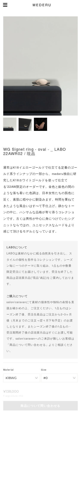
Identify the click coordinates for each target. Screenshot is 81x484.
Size (43, 369)
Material (8, 369)
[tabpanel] (40, 66)
